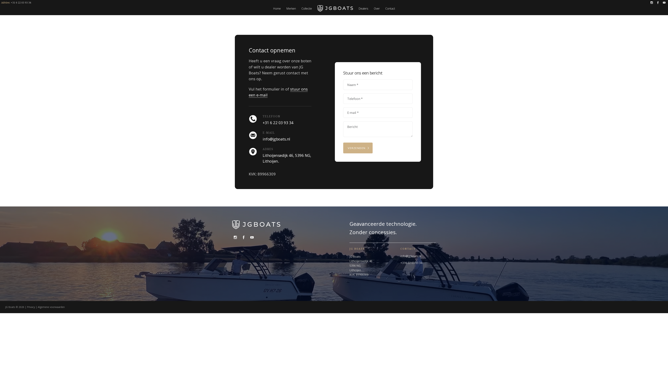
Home (277, 8)
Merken (291, 8)
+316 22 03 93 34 (411, 263)
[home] (335, 8)
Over (377, 8)
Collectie (306, 8)
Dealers (363, 8)
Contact (390, 8)
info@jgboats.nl (410, 256)
